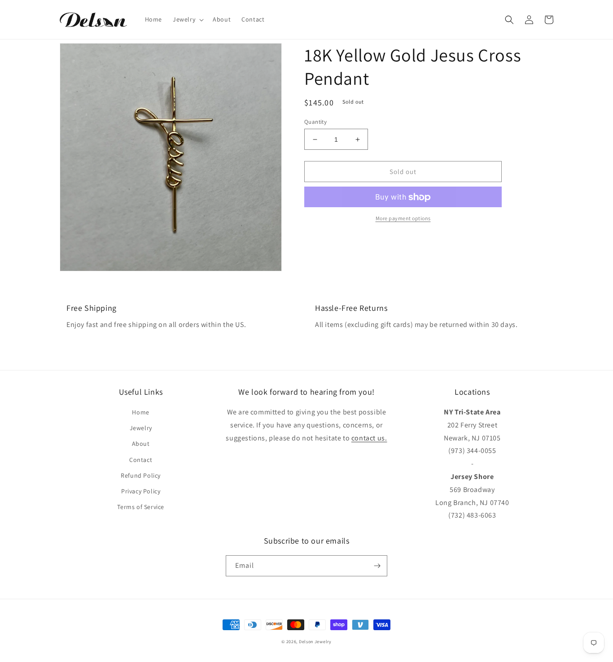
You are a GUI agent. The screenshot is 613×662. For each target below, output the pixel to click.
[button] (187, 19)
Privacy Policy (140, 491)
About (141, 444)
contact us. (369, 438)
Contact (140, 460)
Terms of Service (140, 507)
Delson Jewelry (315, 642)
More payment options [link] (403, 218)
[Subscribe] (377, 565)
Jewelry (141, 428)
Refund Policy (141, 475)
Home (140, 412)
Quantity (315, 122)
